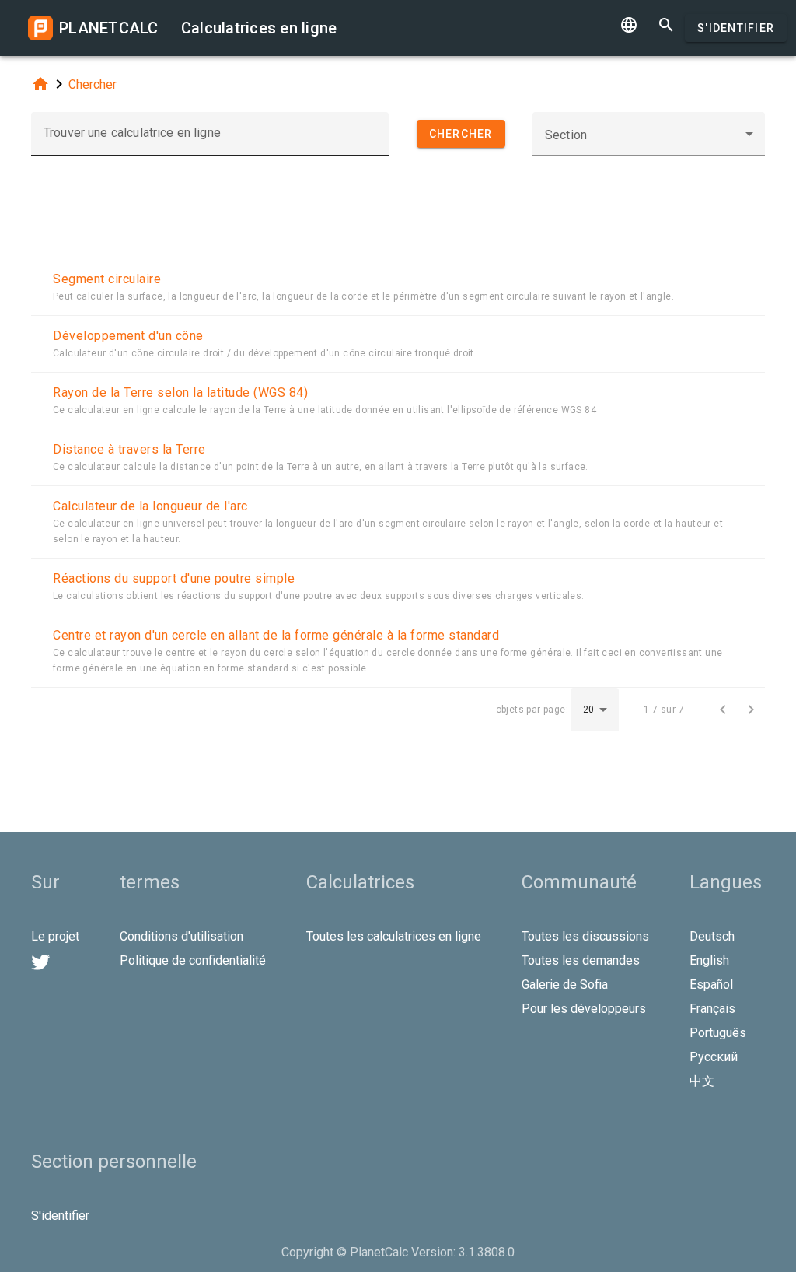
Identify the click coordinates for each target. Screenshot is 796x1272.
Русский (714, 1056)
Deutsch (712, 936)
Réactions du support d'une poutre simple (174, 578)
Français (712, 1008)
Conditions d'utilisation (181, 936)
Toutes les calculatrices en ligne (393, 936)
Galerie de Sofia (565, 984)
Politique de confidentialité (193, 960)
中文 (702, 1081)
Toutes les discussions (585, 936)
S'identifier (735, 28)
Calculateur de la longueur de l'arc (150, 506)
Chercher (92, 84)
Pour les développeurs (584, 1008)
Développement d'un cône (128, 335)
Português (718, 1032)
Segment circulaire (107, 279)
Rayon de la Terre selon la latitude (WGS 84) (180, 392)
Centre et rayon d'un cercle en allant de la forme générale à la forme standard (276, 635)
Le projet (55, 936)
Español (711, 984)
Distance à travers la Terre (129, 449)
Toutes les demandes (581, 960)
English (709, 960)
